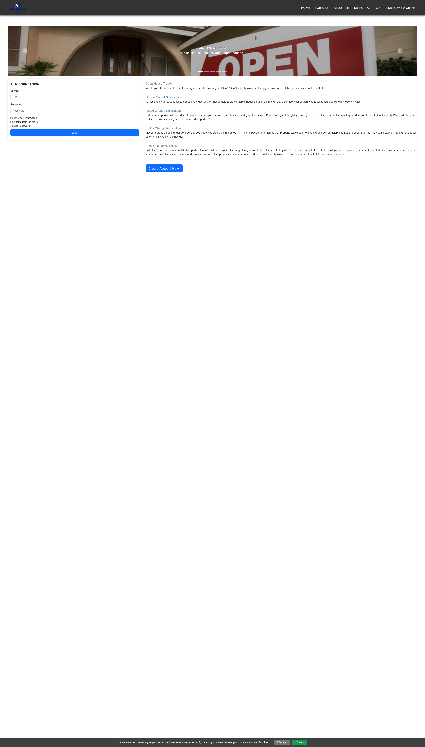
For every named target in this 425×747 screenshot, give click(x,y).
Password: (16, 104)
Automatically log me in (25, 121)
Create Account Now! (164, 168)
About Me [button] (341, 8)
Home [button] (305, 8)
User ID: (14, 90)
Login (75, 132)
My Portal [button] (362, 8)
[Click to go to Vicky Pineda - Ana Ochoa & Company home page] (18, 7)
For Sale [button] (321, 8)
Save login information (25, 117)
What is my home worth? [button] (395, 8)
